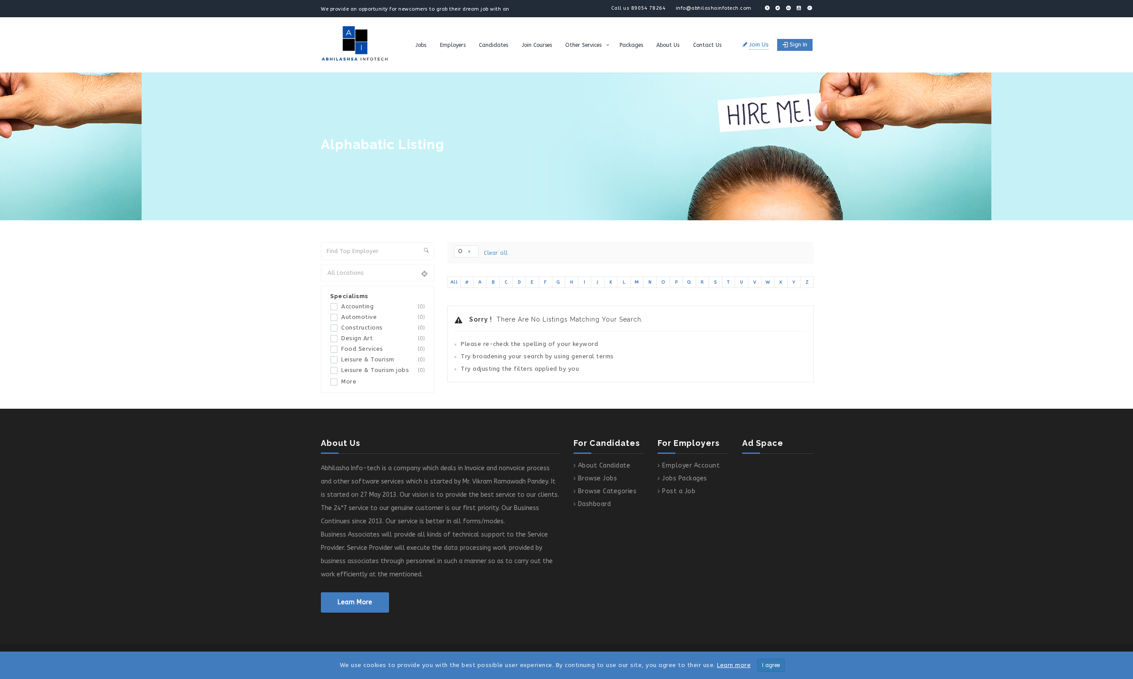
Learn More (355, 602)
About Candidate (604, 465)
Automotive (383, 317)
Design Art (383, 338)
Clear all (496, 253)
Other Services (583, 45)
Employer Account (691, 465)
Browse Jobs (597, 478)
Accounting (383, 306)
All (454, 282)
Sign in (798, 44)
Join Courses (537, 45)
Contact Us (707, 45)
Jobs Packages (684, 478)
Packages (631, 45)
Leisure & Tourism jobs (383, 370)
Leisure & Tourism (383, 360)
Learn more (734, 665)
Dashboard (594, 504)
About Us (667, 45)
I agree (771, 665)
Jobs (421, 45)
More (348, 381)
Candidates (493, 45)
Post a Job (678, 491)
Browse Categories (607, 491)
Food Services (383, 349)
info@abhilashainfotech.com (713, 8)
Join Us (759, 44)
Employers (453, 45)
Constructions (383, 328)
